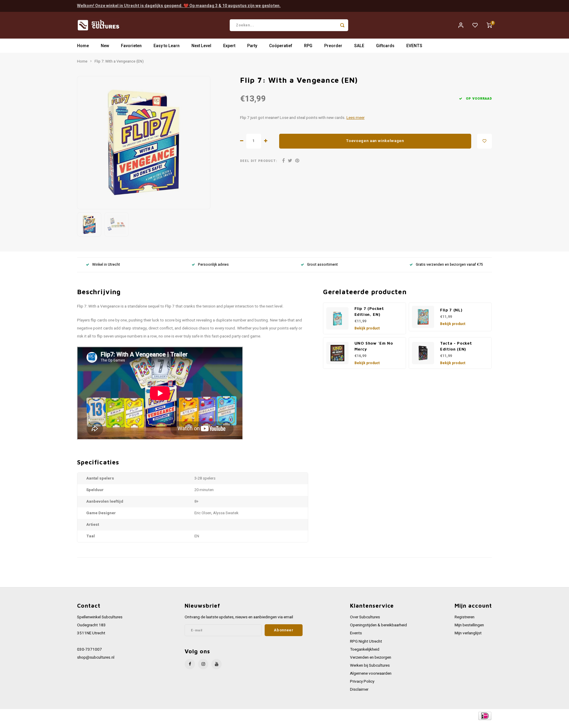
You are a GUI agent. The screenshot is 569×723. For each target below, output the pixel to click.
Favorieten (131, 46)
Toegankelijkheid (364, 649)
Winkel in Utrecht (106, 264)
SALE (359, 46)
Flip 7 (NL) (451, 310)
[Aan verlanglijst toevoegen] (484, 141)
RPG (308, 46)
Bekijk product (367, 328)
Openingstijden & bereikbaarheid (378, 625)
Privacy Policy (362, 681)
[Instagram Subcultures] (203, 664)
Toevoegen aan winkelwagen (375, 141)
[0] (489, 25)
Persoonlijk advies (213, 264)
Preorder (333, 46)
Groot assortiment (322, 264)
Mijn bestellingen (469, 625)
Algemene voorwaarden (370, 673)
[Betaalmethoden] (484, 716)
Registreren (464, 617)
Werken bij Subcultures (370, 665)
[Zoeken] (342, 25)
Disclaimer (359, 689)
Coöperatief (280, 46)
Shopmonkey (196, 716)
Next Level (201, 46)
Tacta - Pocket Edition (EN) (456, 346)
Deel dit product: (258, 161)
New (105, 46)
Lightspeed (157, 716)
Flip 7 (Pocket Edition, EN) (369, 311)
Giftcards (385, 46)
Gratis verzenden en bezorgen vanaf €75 (449, 264)
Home (83, 46)
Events (356, 633)
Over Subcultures (365, 617)
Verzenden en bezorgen (370, 657)
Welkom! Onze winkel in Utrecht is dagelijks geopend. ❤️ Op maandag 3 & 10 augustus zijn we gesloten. (179, 6)
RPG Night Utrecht (366, 641)
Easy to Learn (167, 46)
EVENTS (414, 46)
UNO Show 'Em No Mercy (373, 346)
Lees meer (355, 118)
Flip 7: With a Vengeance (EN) (119, 61)
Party (252, 46)
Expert (229, 46)
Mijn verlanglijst (468, 633)
